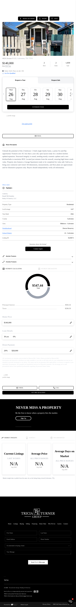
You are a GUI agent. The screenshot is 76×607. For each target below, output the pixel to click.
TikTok (6, 580)
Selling (28, 524)
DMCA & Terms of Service (60, 604)
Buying (22, 524)
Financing (34, 524)
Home (9, 524)
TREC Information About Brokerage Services (18, 596)
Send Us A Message (38, 562)
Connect (65, 524)
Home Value (42, 524)
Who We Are (51, 524)
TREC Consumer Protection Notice (15, 594)
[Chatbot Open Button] (70, 601)
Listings (15, 524)
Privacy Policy (46, 604)
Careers (59, 524)
